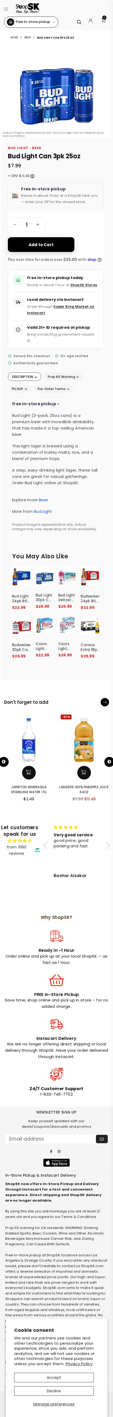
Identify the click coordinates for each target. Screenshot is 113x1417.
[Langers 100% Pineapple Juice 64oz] (84, 738)
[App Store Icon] (56, 1163)
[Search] (79, 22)
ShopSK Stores (83, 285)
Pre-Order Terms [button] (52, 389)
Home (15, 37)
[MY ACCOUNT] (90, 22)
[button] (6, 8)
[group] (26, 224)
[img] (20, 841)
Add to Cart (41, 244)
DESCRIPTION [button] (23, 377)
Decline (54, 1391)
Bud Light (43, 511)
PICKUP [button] (18, 389)
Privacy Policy (79, 1364)
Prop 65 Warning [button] (62, 377)
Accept (54, 1377)
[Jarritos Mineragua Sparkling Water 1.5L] (29, 738)
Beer (27, 37)
